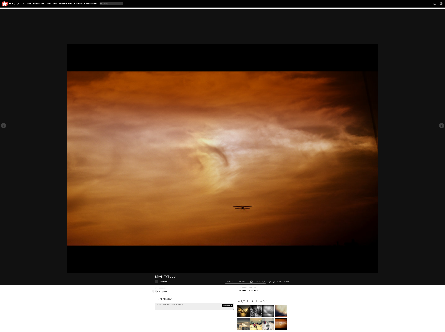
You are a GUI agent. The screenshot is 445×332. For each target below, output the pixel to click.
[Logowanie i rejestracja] (441, 4)
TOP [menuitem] (49, 4)
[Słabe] (263, 281)
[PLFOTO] (10, 3)
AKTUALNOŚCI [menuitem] (65, 4)
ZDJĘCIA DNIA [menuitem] (39, 4)
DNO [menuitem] (55, 4)
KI (156, 282)
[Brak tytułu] (243, 311)
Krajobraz (241, 290)
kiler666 (163, 282)
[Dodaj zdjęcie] (435, 4)
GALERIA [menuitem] (27, 4)
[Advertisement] (222, 25)
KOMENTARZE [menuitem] (90, 4)
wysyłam (227, 305)
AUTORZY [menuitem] (78, 4)
